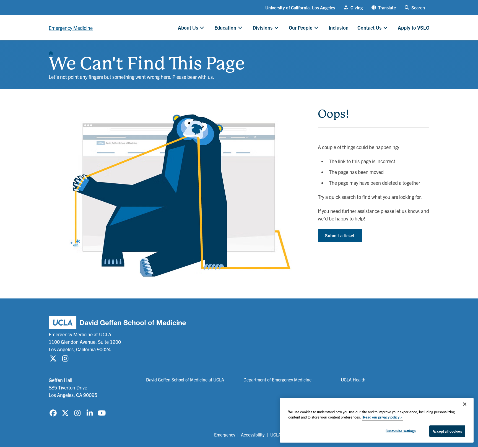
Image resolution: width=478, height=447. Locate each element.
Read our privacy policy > (382, 417)
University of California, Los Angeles (300, 7)
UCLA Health (353, 379)
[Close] (465, 404)
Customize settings (400, 430)
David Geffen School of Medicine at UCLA (185, 379)
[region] (377, 420)
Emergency (224, 434)
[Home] (51, 51)
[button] (383, 7)
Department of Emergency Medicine (277, 379)
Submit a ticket (340, 235)
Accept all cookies (447, 431)
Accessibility (252, 434)
